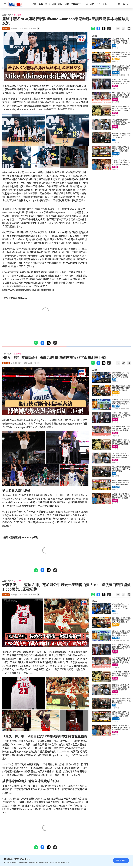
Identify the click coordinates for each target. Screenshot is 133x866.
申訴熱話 (116, 59)
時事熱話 (116, 72)
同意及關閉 (120, 860)
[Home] (15, 4)
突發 (114, 45)
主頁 (4, 15)
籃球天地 (17, 354)
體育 (10, 15)
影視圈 (115, 86)
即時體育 (17, 15)
